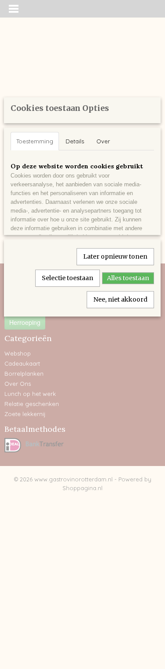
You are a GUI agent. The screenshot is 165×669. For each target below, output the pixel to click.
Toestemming (34, 141)
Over (103, 141)
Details (75, 141)
